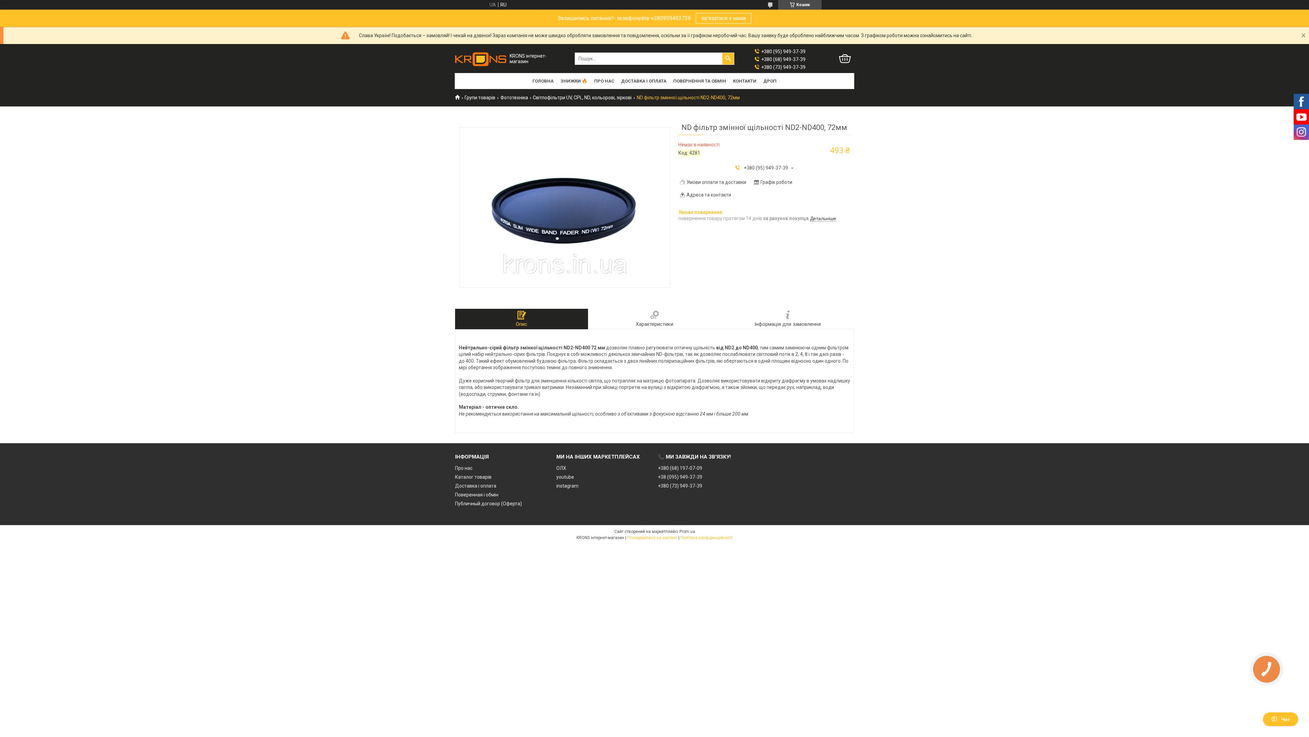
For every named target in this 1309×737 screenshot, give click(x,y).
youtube (565, 477)
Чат (1285, 719)
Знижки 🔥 (573, 81)
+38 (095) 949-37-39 (680, 477)
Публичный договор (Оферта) (488, 503)
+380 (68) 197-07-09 (680, 468)
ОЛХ (561, 468)
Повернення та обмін (699, 81)
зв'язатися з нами (723, 18)
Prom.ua (687, 531)
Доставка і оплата (643, 81)
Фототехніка (514, 97)
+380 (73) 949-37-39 (680, 486)
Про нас (604, 81)
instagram (567, 486)
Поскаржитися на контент (652, 537)
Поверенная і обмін (476, 494)
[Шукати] (728, 58)
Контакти (744, 81)
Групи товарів (480, 97)
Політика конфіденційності (706, 537)
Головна (543, 81)
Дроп (770, 81)
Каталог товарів (473, 477)
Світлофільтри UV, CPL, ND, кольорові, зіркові (582, 97)
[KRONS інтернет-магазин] (480, 58)
